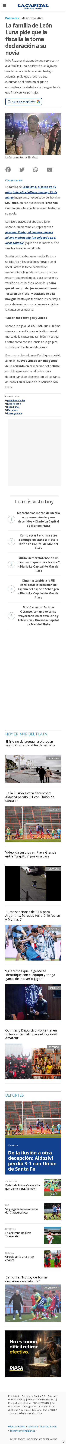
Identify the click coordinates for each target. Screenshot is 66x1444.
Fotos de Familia (16, 1426)
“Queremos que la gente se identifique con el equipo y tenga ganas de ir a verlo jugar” (30, 975)
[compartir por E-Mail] (54, 169)
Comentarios (13, 180)
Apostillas (11, 1181)
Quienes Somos (48, 1426)
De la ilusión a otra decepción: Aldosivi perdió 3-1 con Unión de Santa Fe (29, 797)
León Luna (13, 406)
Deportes (53, 928)
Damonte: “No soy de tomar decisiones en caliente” (26, 1279)
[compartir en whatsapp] (40, 169)
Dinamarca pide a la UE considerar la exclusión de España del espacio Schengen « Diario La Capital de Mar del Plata (34, 589)
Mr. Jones (12, 410)
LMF (7, 1205)
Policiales (12, 18)
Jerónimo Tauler (16, 400)
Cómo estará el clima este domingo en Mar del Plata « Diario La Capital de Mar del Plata (34, 541)
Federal (9, 1252)
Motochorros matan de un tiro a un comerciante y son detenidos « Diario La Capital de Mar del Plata (35, 519)
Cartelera (33, 1426)
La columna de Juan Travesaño (18, 1234)
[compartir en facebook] (12, 169)
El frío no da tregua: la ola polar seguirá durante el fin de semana (30, 743)
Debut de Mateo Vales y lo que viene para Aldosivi (22, 1187)
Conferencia (51, 1288)
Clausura (13, 1145)
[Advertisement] (33, 452)
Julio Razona (14, 403)
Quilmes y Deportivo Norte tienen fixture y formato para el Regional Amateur (31, 1034)
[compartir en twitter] (26, 169)
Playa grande (14, 413)
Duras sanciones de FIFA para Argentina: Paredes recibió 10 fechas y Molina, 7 (33, 916)
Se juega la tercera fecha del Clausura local (21, 1210)
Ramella (54, 987)
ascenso (54, 1047)
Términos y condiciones (22, 1430)
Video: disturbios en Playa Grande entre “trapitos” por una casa (30, 854)
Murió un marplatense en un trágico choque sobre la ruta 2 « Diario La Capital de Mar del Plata (35, 564)
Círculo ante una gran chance (19, 1258)
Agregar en (24, 101)
